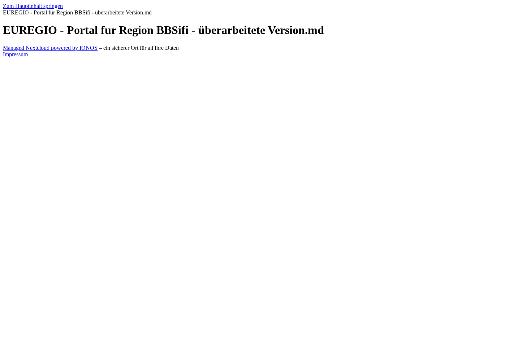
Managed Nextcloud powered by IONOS (50, 48)
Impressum (15, 54)
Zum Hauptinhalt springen (33, 6)
